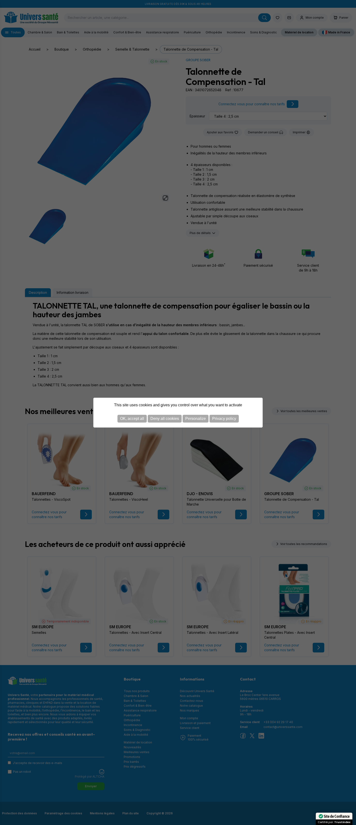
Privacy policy (224, 418)
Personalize (195, 418)
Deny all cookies (164, 418)
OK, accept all (132, 418)
